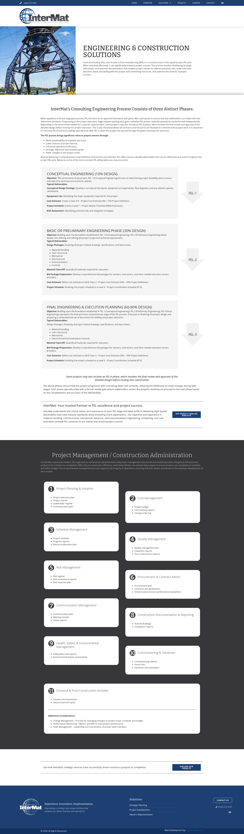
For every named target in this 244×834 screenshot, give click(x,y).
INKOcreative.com (194, 830)
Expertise (147, 3)
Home (134, 3)
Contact (210, 3)
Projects (182, 3)
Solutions (163, 3)
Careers (196, 3)
